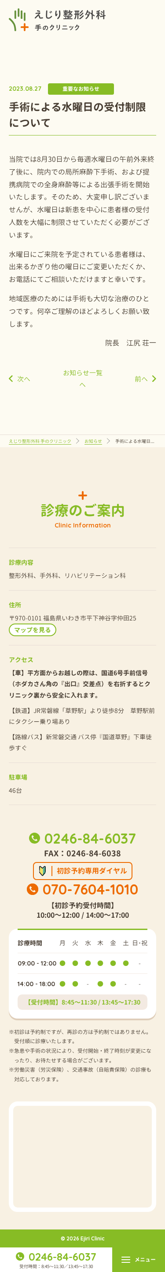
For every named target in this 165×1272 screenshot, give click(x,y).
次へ (23, 379)
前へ (141, 379)
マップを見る (32, 630)
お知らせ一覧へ (83, 378)
